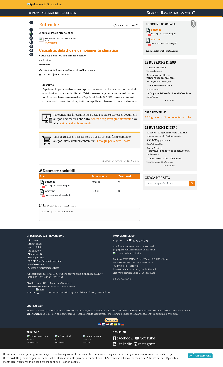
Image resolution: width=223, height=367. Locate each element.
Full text (50, 181)
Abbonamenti (35, 254)
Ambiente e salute (156, 67)
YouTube (147, 338)
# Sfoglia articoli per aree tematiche (168, 117)
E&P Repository (36, 257)
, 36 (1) (58, 38)
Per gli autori (34, 251)
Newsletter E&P (36, 264)
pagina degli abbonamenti (75, 123)
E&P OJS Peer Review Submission (44, 261)
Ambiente (52, 42)
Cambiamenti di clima (159, 85)
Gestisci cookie (203, 356)
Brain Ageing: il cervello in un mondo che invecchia (168, 149)
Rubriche (49, 24)
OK (190, 356)
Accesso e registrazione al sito (43, 268)
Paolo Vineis (45, 60)
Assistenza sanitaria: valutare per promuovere (160, 76)
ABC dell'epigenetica (158, 140)
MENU (35, 12)
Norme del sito (35, 247)
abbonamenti (145, 310)
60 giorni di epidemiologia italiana (167, 132)
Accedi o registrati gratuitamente (111, 119)
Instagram (147, 344)
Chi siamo (33, 240)
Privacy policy (35, 244)
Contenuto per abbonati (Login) (163, 51)
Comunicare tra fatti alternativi (164, 158)
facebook (125, 338)
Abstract (50, 191)
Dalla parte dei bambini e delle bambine (169, 93)
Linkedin (124, 344)
